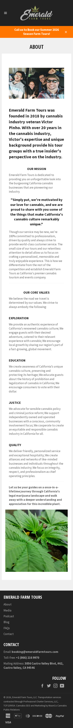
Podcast (9, 616)
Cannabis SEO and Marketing (30, 705)
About (8, 604)
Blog (6, 622)
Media (7, 610)
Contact (9, 634)
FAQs (7, 628)
